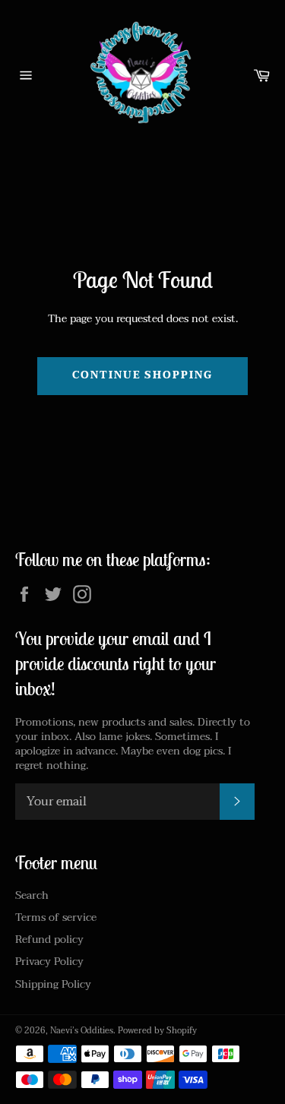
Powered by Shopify (157, 1030)
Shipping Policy (53, 984)
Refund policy (49, 939)
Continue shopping (142, 375)
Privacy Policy (49, 961)
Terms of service (56, 917)
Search (32, 895)
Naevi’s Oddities (81, 1030)
